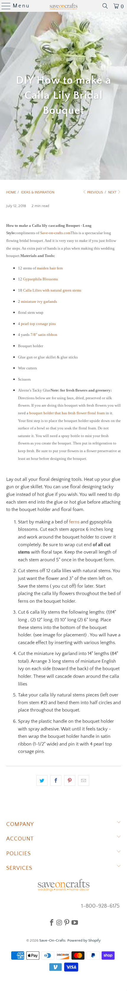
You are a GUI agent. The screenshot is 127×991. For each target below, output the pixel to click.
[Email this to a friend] (83, 780)
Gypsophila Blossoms (40, 279)
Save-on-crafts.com (55, 233)
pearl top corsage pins (38, 323)
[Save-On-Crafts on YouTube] (74, 922)
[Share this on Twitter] (42, 780)
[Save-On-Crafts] (63, 6)
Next (112, 192)
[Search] (105, 6)
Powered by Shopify (84, 940)
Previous (94, 192)
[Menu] (3, 6)
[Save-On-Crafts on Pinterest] (67, 922)
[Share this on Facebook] (55, 780)
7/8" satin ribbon (43, 334)
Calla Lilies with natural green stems (52, 290)
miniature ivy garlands (39, 301)
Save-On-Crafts (52, 940)
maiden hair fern (50, 268)
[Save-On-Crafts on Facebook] (51, 922)
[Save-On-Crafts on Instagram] (59, 922)
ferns (74, 522)
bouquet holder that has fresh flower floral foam (67, 413)
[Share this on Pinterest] (69, 780)
